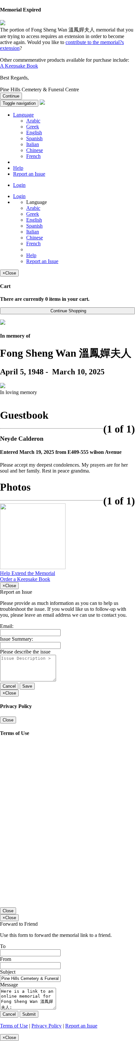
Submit (29, 1014)
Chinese (34, 150)
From (5, 959)
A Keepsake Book (19, 66)
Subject (7, 972)
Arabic (33, 120)
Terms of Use (14, 1026)
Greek (32, 126)
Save (27, 686)
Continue (11, 96)
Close (8, 720)
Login (19, 185)
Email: (6, 626)
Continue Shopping (67, 310)
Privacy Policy (46, 1026)
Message (9, 984)
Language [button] (23, 115)
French (33, 156)
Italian (32, 144)
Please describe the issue (25, 651)
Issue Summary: (16, 639)
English (34, 132)
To (3, 946)
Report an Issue (29, 174)
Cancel (9, 686)
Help (18, 168)
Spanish (34, 138)
